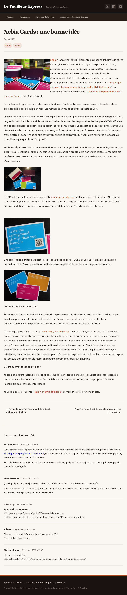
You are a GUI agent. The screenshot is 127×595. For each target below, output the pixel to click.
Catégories (24, 17)
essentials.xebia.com (62, 197)
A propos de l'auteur (45, 17)
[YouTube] (120, 6)
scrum (17, 45)
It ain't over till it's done (47, 392)
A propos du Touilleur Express (74, 17)
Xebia (53, 60)
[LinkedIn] (113, 6)
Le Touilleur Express (23, 6)
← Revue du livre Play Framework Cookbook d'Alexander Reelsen (28, 410)
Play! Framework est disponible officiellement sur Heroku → (98, 410)
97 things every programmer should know (24, 453)
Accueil (10, 17)
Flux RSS (61, 582)
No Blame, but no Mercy (55, 331)
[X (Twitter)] (107, 6)
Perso (8, 45)
